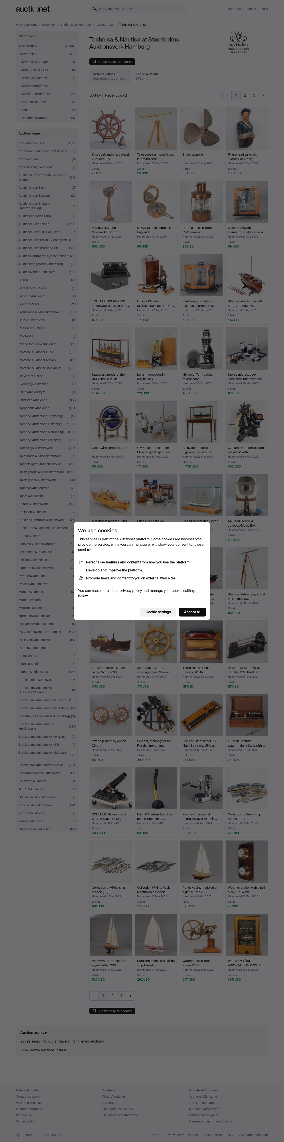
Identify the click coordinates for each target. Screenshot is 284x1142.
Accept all (192, 612)
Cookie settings (158, 612)
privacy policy (131, 590)
